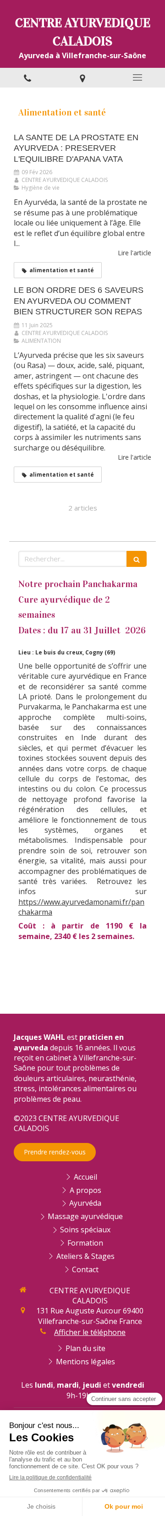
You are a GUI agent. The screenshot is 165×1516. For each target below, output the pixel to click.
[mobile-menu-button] (137, 77)
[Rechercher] (136, 559)
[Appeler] (27, 78)
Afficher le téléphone (90, 1332)
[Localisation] (82, 78)
